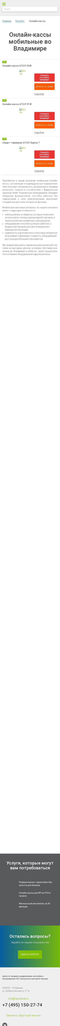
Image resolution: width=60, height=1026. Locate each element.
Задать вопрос (30, 954)
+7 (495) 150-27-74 (22, 1005)
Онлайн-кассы (37, 21)
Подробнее (39, 94)
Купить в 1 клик (44, 87)
